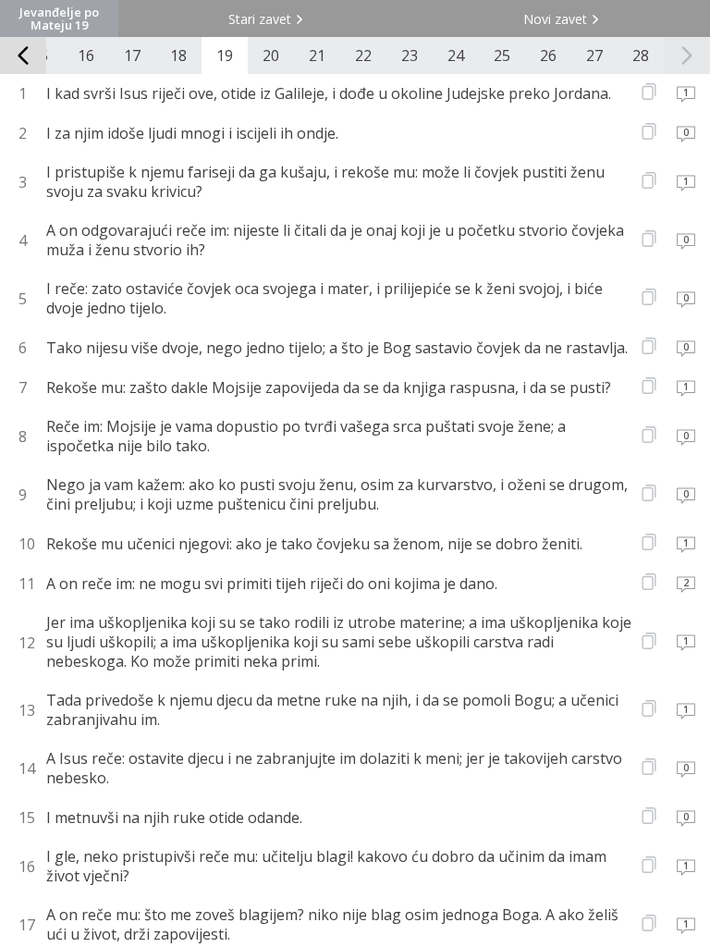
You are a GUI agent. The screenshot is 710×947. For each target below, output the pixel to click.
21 (317, 55)
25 (502, 55)
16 (86, 55)
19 (224, 55)
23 (409, 55)
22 (363, 55)
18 (178, 55)
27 (594, 55)
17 (132, 55)
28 (640, 55)
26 (548, 55)
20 (271, 55)
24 (455, 55)
